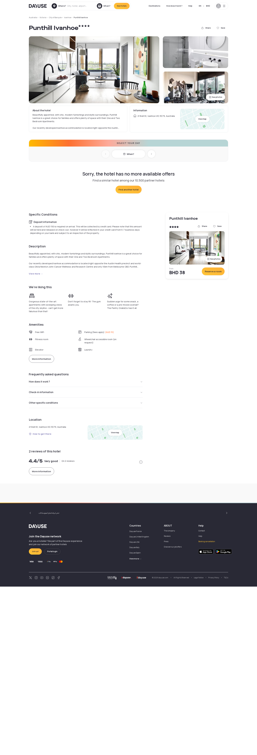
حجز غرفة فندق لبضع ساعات (49, 513)
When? (130, 154)
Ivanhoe (67, 17)
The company (169, 530)
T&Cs (226, 577)
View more (34, 273)
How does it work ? (174, 6)
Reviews (167, 536)
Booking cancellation (206, 541)
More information (41, 358)
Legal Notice (198, 577)
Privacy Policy (213, 577)
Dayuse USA (134, 542)
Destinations (154, 6)
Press (166, 541)
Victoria (43, 17)
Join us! (35, 551)
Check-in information (41, 392)
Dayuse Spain (135, 552)
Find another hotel (129, 189)
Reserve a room (213, 271)
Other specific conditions (43, 402)
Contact (201, 530)
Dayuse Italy (134, 547)
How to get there (42, 433)
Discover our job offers (173, 547)
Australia (33, 17)
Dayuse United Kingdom (139, 536)
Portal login (52, 551)
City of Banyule (55, 17)
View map (202, 119)
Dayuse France (135, 531)
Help (190, 6)
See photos (217, 97)
